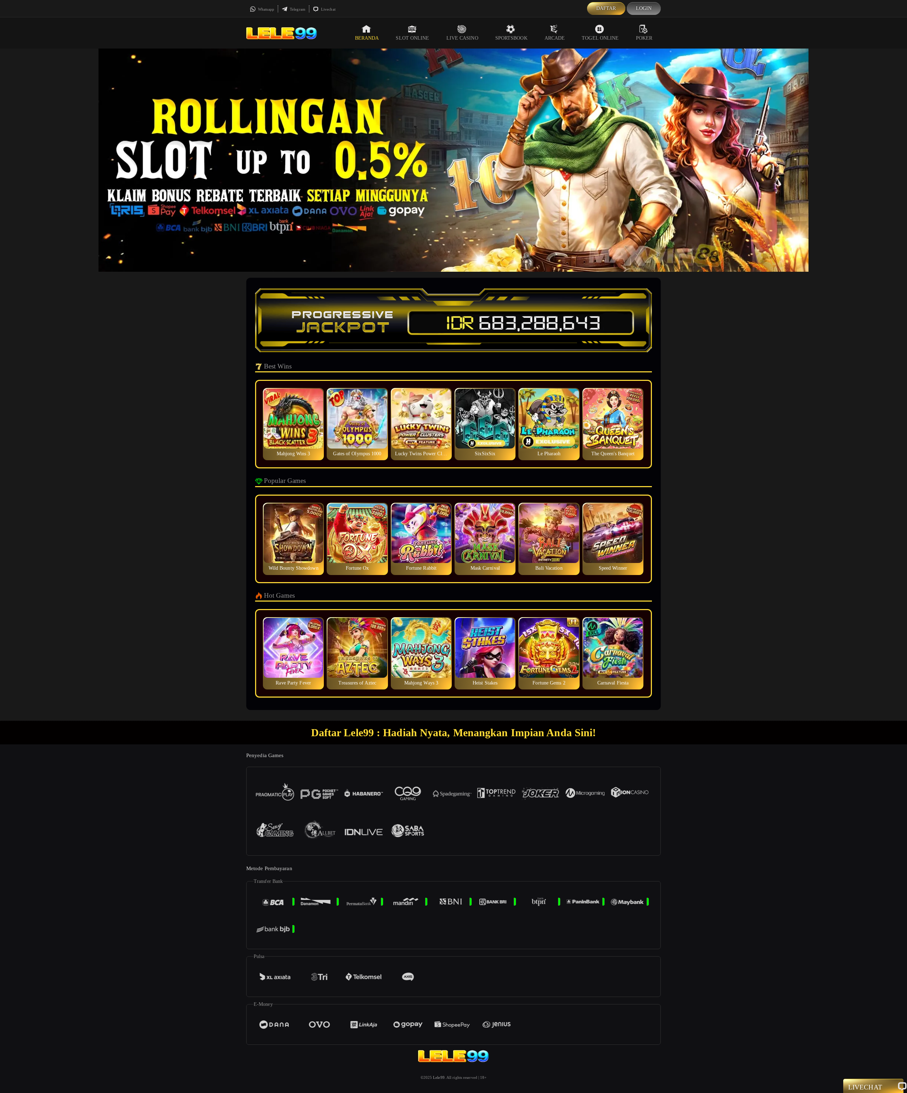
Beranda (367, 38)
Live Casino (462, 38)
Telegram (297, 9)
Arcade (555, 38)
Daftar (606, 8)
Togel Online (600, 38)
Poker (644, 38)
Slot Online (412, 38)
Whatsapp (265, 9)
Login (644, 8)
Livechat (328, 9)
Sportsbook (511, 38)
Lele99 (439, 1077)
